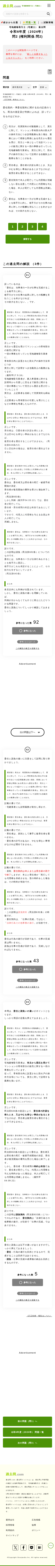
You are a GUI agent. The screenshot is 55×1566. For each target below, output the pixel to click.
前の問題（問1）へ (27, 1421)
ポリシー (36, 1530)
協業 (34, 1525)
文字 (35, 87)
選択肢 (6, 87)
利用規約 (10, 1530)
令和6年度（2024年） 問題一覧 (27, 1432)
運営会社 (10, 1520)
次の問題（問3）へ (27, 1443)
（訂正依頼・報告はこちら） (14, 99)
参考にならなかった (27, 642)
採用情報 (10, 1525)
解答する (27, 239)
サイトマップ (12, 1535)
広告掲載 (36, 1520)
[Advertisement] (27, 1384)
